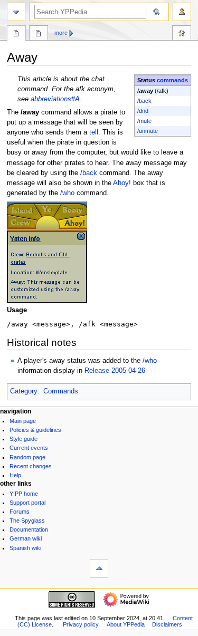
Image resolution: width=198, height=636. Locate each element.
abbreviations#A (55, 99)
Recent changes (31, 466)
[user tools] (182, 12)
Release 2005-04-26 (114, 370)
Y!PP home (24, 493)
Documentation (29, 529)
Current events (29, 448)
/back (144, 101)
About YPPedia (126, 624)
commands (172, 80)
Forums (20, 511)
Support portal (27, 502)
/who (67, 193)
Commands (60, 391)
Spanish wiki (25, 548)
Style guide (23, 439)
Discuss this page (39, 34)
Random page (27, 457)
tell (93, 132)
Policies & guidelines (35, 430)
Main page (23, 421)
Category (23, 391)
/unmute (147, 131)
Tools (182, 34)
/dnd (142, 111)
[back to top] (99, 569)
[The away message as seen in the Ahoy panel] (47, 251)
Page (16, 34)
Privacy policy (81, 624)
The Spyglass (27, 520)
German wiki (26, 538)
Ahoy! (122, 183)
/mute (144, 121)
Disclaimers (167, 624)
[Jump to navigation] (16, 12)
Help (15, 475)
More (61, 33)
